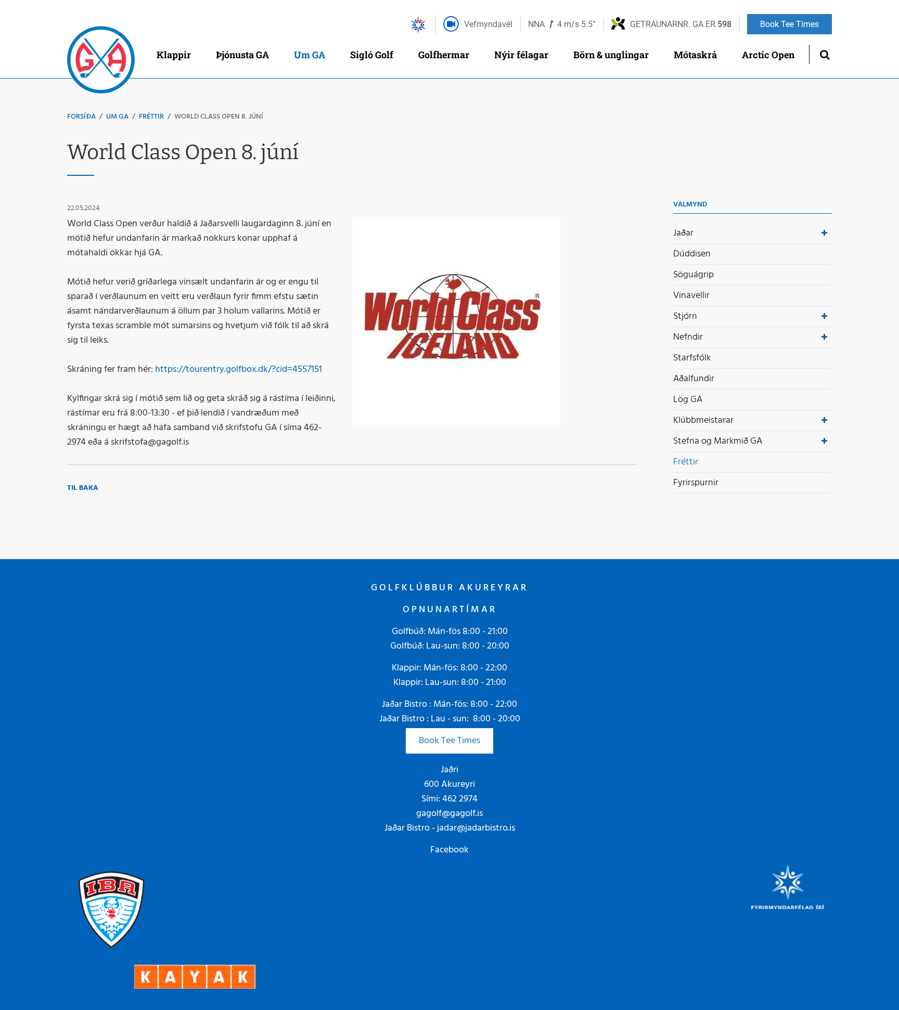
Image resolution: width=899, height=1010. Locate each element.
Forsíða (81, 117)
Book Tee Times (449, 740)
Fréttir (151, 117)
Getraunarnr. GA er (680, 24)
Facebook (449, 850)
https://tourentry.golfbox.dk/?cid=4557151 (238, 369)
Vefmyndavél (488, 24)
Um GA (117, 117)
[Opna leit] (824, 54)
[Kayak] (194, 976)
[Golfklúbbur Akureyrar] (101, 62)
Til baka (82, 488)
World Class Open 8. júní (218, 117)
